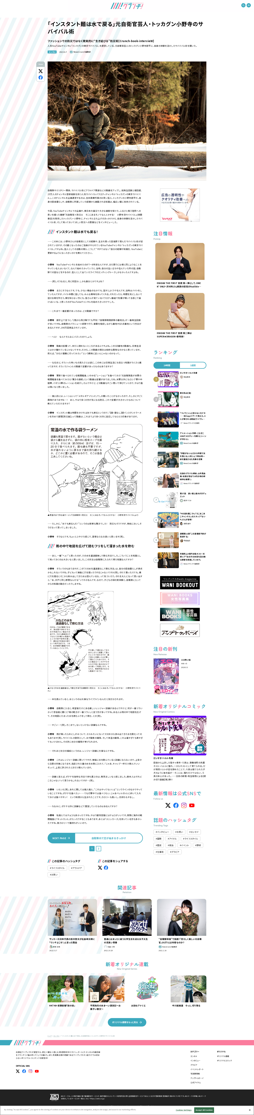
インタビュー (195, 1060)
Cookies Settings (184, 1110)
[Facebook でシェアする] (40, 77)
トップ (50, 1036)
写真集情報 (195, 1073)
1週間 (193, 365)
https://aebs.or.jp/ (97, 1098)
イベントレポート (197, 1069)
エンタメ (52, 52)
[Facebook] (176, 805)
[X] (168, 805)
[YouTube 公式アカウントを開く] (37, 1071)
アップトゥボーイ (197, 1078)
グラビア (193, 1065)
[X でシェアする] (40, 71)
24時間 (167, 365)
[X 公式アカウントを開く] (18, 1071)
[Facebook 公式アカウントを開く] (24, 1071)
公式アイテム (195, 1082)
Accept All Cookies (204, 1110)
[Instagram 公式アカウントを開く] (30, 1071)
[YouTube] (191, 805)
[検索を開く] (243, 5)
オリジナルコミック (224, 1060)
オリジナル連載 (223, 1056)
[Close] (250, 1110)
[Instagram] (184, 805)
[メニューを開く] (248, 5)
